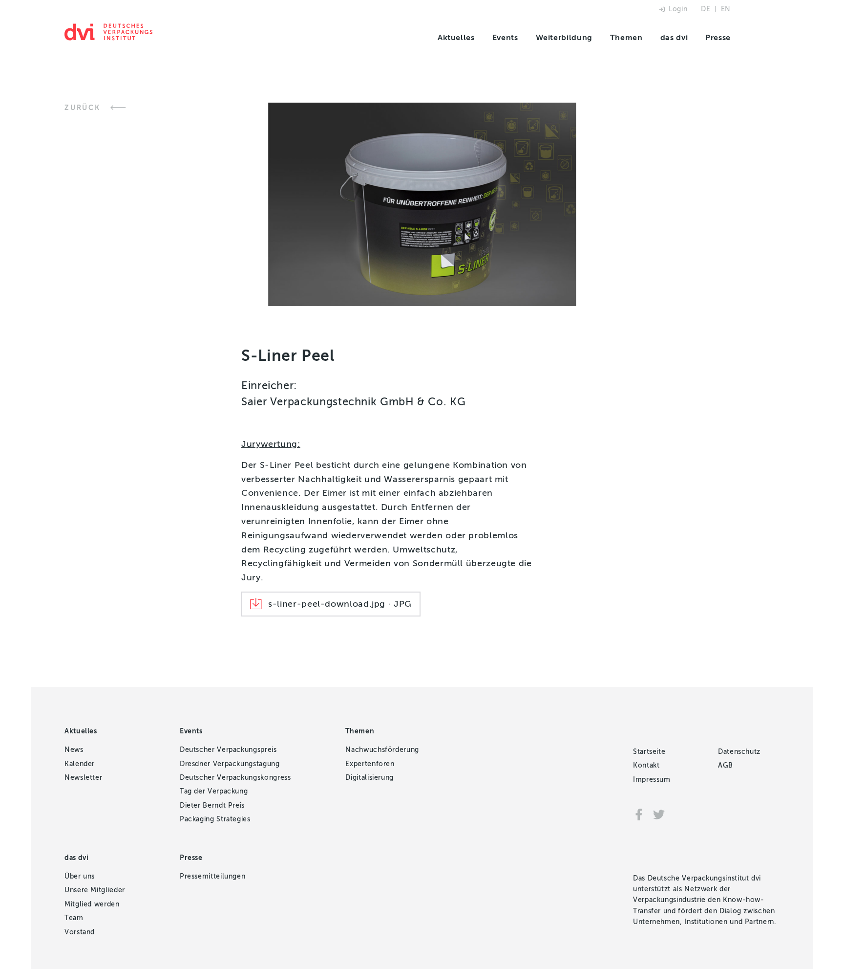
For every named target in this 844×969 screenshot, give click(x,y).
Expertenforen (369, 764)
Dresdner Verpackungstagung (230, 764)
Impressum (652, 779)
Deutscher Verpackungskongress (235, 777)
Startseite (649, 752)
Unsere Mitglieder (94, 890)
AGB (725, 765)
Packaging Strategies (215, 819)
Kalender (79, 764)
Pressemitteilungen (213, 876)
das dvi (674, 37)
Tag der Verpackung (214, 791)
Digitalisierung (369, 777)
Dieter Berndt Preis (212, 805)
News (74, 750)
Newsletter (83, 777)
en (726, 9)
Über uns (79, 876)
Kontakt (646, 765)
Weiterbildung (564, 37)
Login (678, 9)
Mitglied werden (92, 904)
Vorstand (79, 932)
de (705, 9)
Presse (718, 37)
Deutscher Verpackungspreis (228, 750)
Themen (626, 37)
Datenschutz (739, 752)
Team (74, 918)
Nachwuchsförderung (382, 750)
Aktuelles (456, 37)
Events (505, 37)
